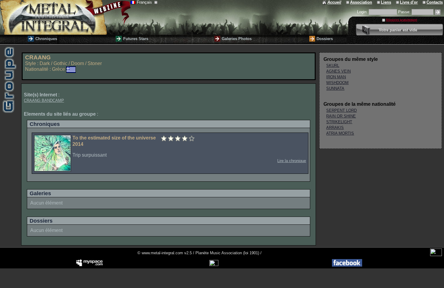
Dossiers (325, 38)
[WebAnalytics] (436, 254)
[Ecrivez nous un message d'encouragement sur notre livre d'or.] (398, 2)
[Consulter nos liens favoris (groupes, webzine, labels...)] (379, 2)
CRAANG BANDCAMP (44, 100)
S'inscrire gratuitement (401, 19)
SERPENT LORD (341, 110)
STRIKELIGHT (339, 122)
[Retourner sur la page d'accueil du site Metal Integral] (65, 17)
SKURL (332, 65)
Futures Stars (135, 38)
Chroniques (46, 38)
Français (145, 2)
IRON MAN (336, 77)
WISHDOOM (337, 82)
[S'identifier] (438, 12)
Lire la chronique (291, 160)
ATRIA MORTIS (340, 133)
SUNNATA (335, 88)
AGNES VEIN (338, 71)
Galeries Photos (237, 38)
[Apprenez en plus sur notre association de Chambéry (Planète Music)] (348, 2)
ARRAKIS (335, 127)
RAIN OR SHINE (341, 116)
